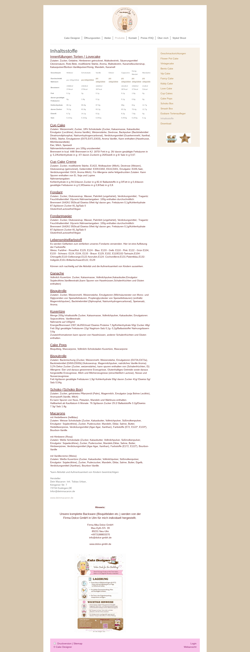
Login (193, 643)
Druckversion (64, 643)
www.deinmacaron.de (61, 497)
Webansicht (190, 647)
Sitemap (77, 643)
